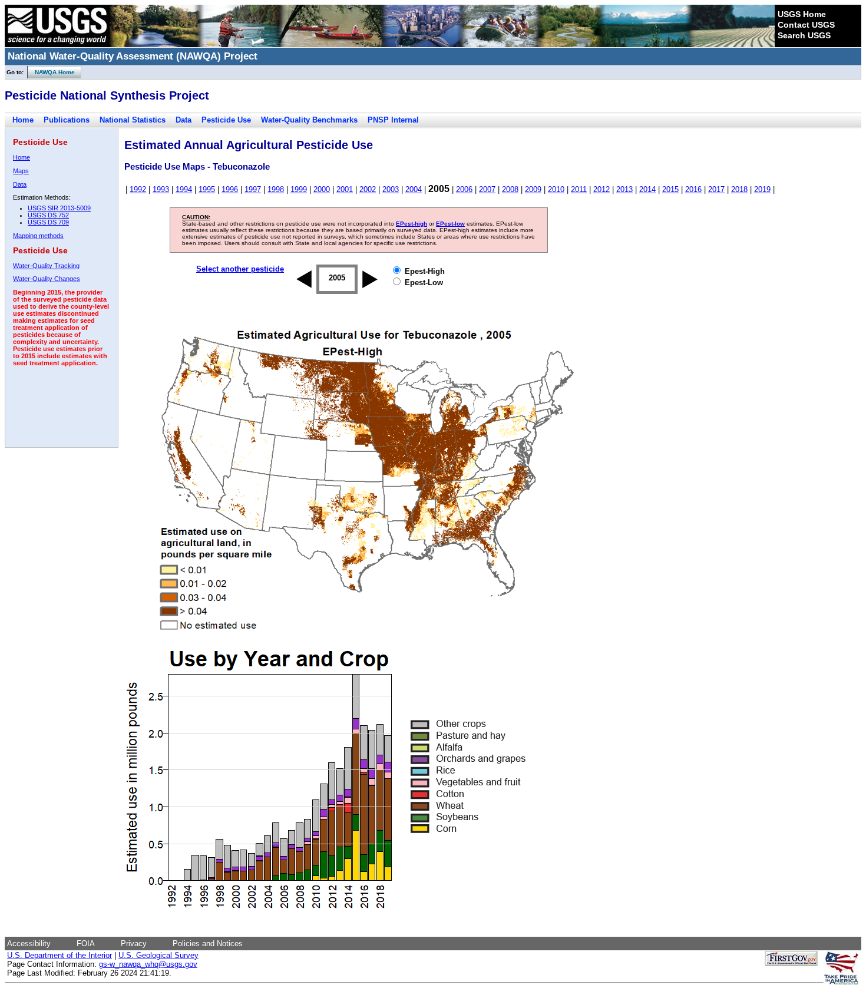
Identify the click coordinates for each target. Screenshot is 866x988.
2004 (413, 189)
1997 (252, 189)
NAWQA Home (51, 72)
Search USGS (804, 35)
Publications (67, 119)
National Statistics (133, 119)
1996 (230, 189)
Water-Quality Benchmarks (309, 119)
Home (23, 119)
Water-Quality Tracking (46, 265)
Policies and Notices (208, 943)
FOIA (86, 943)
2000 (321, 189)
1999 (298, 189)
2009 (533, 189)
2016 (693, 189)
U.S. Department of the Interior (59, 955)
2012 (601, 189)
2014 (647, 189)
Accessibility (29, 943)
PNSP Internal (393, 119)
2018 (739, 189)
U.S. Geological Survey (158, 955)
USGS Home (802, 14)
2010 (556, 189)
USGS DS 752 (48, 215)
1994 (184, 189)
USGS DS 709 (48, 222)
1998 (275, 189)
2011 (579, 189)
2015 (670, 189)
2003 (390, 189)
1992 (138, 189)
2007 (487, 189)
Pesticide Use (226, 119)
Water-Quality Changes (46, 278)
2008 (510, 189)
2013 (624, 189)
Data (183, 119)
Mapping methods (38, 235)
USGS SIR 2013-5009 (59, 208)
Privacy (134, 943)
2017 (716, 189)
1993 (161, 189)
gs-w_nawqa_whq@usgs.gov (148, 964)
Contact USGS (806, 24)
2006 (464, 189)
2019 (762, 189)
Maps (21, 170)
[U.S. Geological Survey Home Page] (57, 44)
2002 (367, 189)
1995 (207, 189)
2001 (344, 189)
